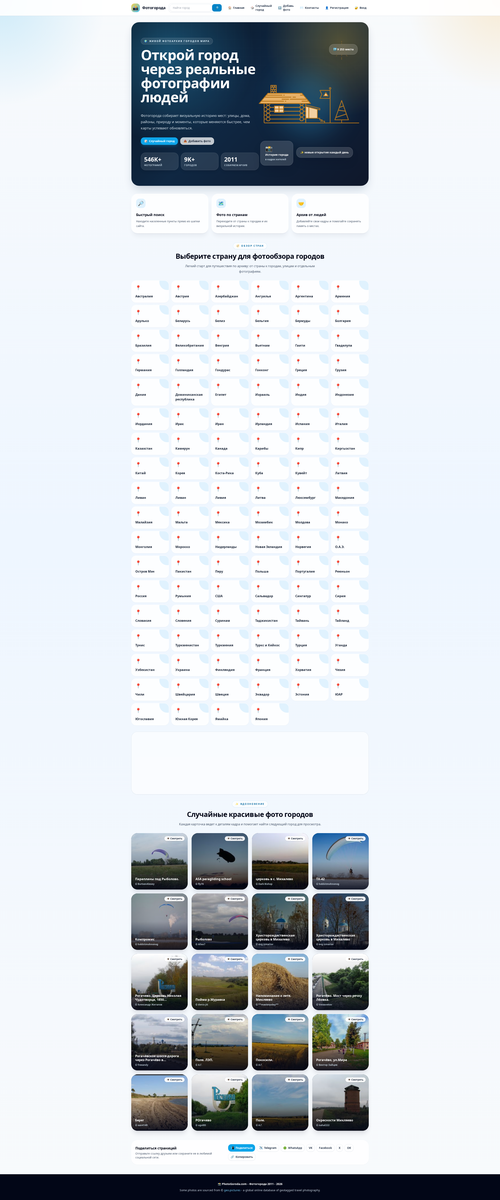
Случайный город (261, 8)
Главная (236, 8)
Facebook (325, 1148)
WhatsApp (292, 1148)
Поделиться (242, 1148)
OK (349, 1148)
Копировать (242, 1157)
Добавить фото (197, 141)
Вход (360, 8)
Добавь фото (286, 8)
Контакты (309, 8)
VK (310, 1148)
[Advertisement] (250, 763)
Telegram (268, 1148)
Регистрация (336, 8)
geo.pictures (232, 1190)
